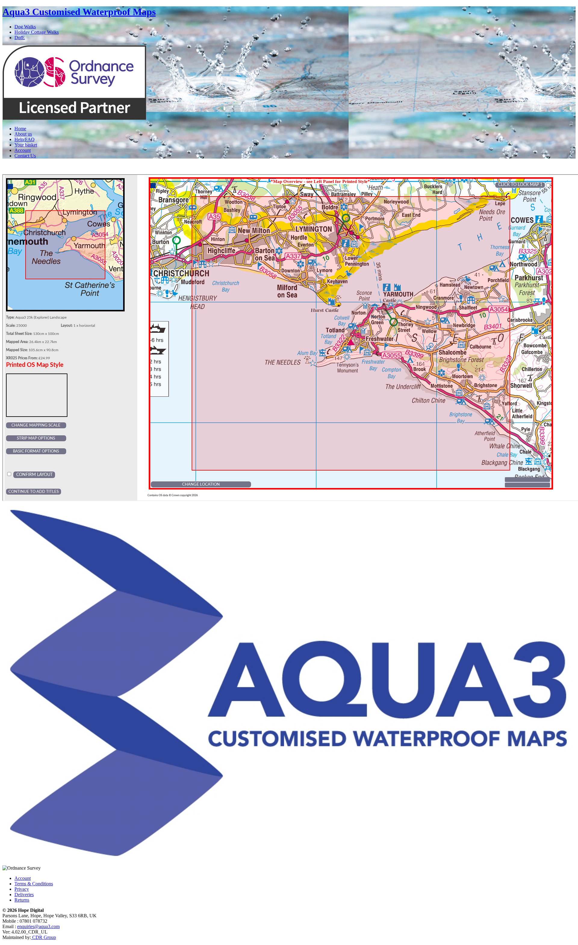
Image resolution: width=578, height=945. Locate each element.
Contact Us (25, 155)
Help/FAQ (24, 139)
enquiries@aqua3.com (38, 926)
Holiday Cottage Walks (36, 32)
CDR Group (43, 937)
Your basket (25, 144)
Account (22, 150)
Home (20, 128)
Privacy (21, 889)
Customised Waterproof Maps (79, 11)
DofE (19, 37)
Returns (21, 899)
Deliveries (24, 894)
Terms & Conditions (33, 883)
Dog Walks (25, 26)
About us (23, 134)
